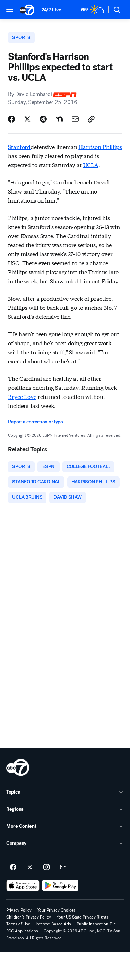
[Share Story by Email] (75, 119)
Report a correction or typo (35, 421)
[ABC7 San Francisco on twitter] (30, 867)
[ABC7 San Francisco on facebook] (13, 867)
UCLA (90, 164)
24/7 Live (51, 10)
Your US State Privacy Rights (83, 917)
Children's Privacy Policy (28, 917)
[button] (9, 9)
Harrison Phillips (100, 146)
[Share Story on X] (27, 119)
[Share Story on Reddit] (43, 119)
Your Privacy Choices (56, 910)
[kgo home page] (17, 767)
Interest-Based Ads (53, 924)
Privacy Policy (19, 910)
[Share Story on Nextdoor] (59, 119)
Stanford (19, 146)
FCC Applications (22, 931)
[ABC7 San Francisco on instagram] (46, 867)
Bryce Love (22, 396)
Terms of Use (18, 924)
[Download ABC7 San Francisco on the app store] (23, 885)
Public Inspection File (96, 924)
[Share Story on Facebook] (11, 119)
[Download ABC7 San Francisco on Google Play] (60, 885)
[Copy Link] (91, 119)
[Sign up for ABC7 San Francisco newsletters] (63, 867)
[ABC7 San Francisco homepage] (27, 9)
